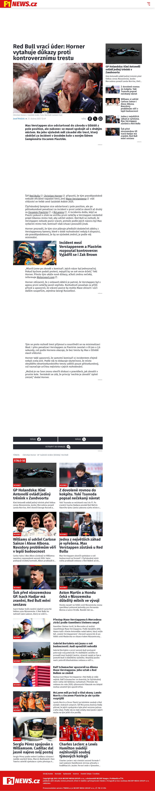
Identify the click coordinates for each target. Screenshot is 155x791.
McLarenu (58, 212)
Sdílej (33, 439)
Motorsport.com (45, 277)
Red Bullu (34, 195)
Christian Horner (53, 195)
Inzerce (76, 774)
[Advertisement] (64, 169)
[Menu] (148, 3)
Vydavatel (67, 774)
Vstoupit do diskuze (55, 447)
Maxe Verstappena (76, 198)
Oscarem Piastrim (38, 212)
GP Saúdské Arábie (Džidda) (48, 455)
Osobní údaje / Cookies (90, 774)
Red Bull (64, 455)
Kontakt (58, 774)
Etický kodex (48, 774)
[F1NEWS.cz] (18, 4)
